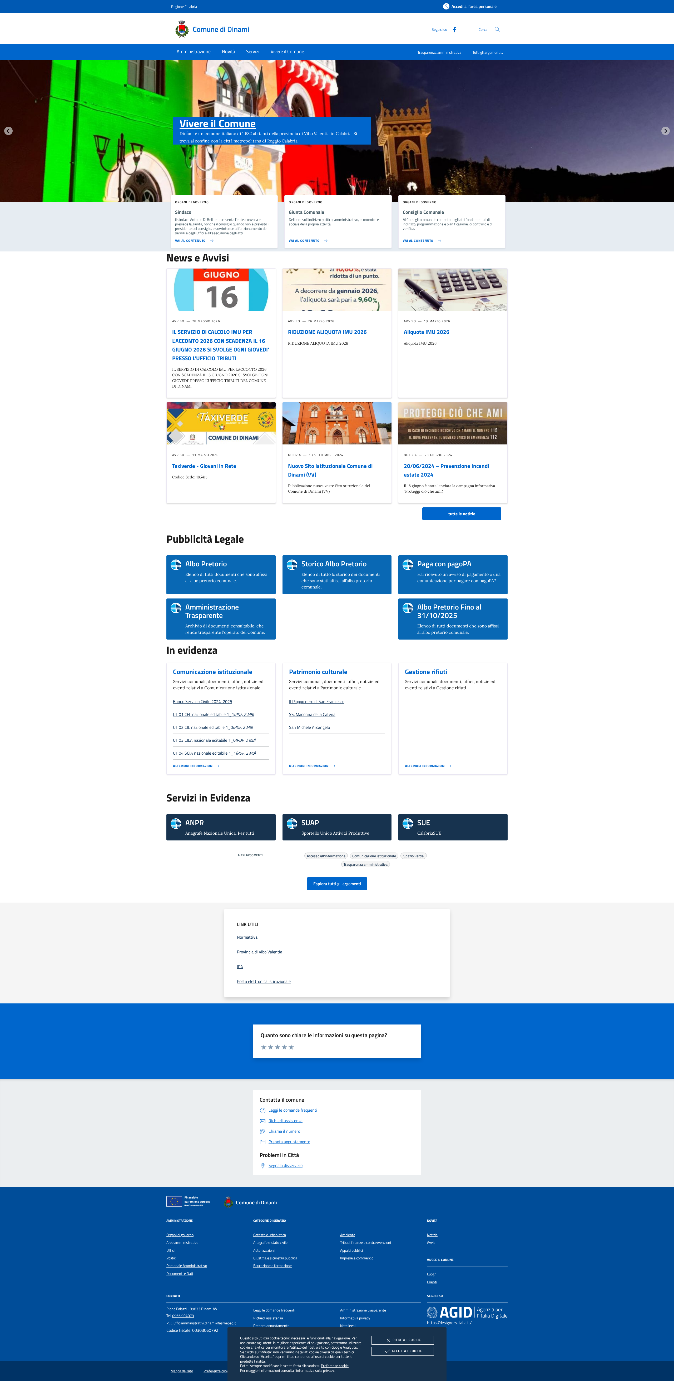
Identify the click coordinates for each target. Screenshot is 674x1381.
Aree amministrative (182, 1242)
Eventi (432, 1282)
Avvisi (431, 1242)
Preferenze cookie (335, 1365)
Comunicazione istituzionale (212, 672)
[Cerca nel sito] (497, 29)
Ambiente (347, 1235)
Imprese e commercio (356, 1258)
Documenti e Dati (179, 1273)
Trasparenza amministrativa (439, 52)
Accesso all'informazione (326, 855)
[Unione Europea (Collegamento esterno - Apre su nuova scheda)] (189, 1202)
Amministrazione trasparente (363, 1310)
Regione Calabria (184, 6)
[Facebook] (452, 29)
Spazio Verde (413, 855)
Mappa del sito (182, 1371)
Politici (171, 1258)
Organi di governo (180, 1235)
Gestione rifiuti (426, 672)
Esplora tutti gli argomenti (337, 883)
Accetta (407, 1350)
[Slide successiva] (665, 131)
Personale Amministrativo (186, 1266)
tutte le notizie (461, 514)
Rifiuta (407, 1339)
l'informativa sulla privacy (314, 1370)
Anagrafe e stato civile (270, 1242)
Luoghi (432, 1274)
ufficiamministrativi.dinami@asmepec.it (205, 1323)
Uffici (170, 1250)
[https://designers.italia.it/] (467, 1312)
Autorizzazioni (264, 1250)
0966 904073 (183, 1316)
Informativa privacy (355, 1318)
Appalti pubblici (351, 1250)
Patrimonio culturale (318, 672)
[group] (337, 141)
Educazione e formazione (272, 1266)
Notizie (432, 1235)
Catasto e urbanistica (269, 1235)
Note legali (348, 1326)
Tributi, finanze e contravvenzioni (365, 1242)
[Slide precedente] (8, 131)
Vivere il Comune (218, 123)
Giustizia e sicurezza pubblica (275, 1258)
